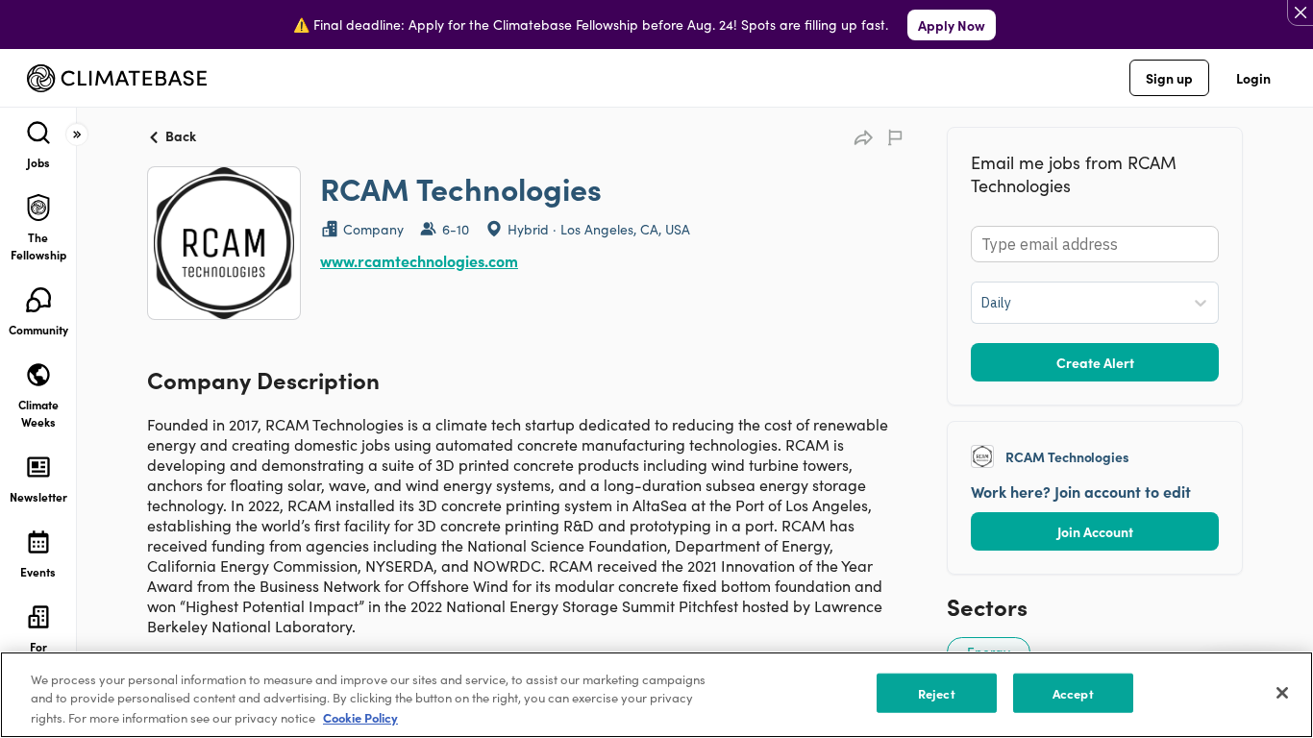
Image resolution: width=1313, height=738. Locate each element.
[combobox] (982, 302)
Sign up (1169, 77)
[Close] (1282, 693)
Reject (936, 693)
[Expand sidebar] (76, 134)
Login (1253, 77)
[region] (656, 695)
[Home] (117, 78)
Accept (1073, 693)
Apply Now (951, 25)
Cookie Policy (360, 717)
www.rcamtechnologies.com (419, 260)
